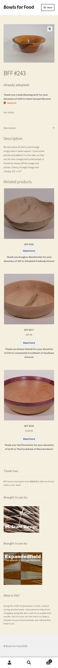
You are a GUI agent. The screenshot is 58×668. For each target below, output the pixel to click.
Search (29, 662)
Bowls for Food (19, 7)
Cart (45, 660)
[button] (49, 28)
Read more (29, 250)
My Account (9, 662)
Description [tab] (10, 127)
